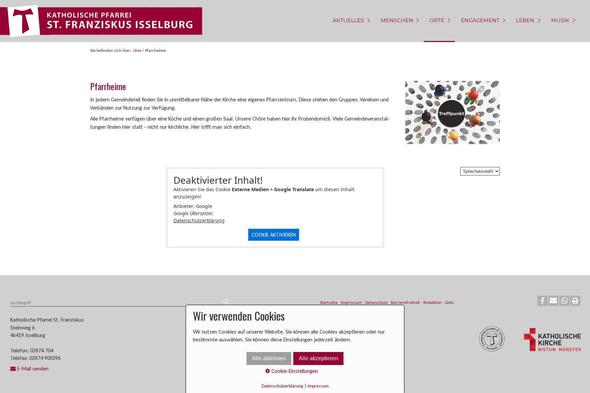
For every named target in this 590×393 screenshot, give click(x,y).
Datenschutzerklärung (199, 220)
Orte (437, 20)
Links (449, 302)
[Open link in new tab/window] (552, 340)
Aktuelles (348, 20)
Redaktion (432, 302)
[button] (542, 301)
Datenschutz (376, 302)
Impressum (351, 302)
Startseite (329, 302)
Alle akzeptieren (318, 358)
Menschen (397, 20)
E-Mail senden (32, 368)
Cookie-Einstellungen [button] (294, 371)
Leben (525, 20)
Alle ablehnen (269, 358)
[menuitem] (350, 21)
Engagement (480, 20)
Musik (560, 20)
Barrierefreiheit (405, 302)
